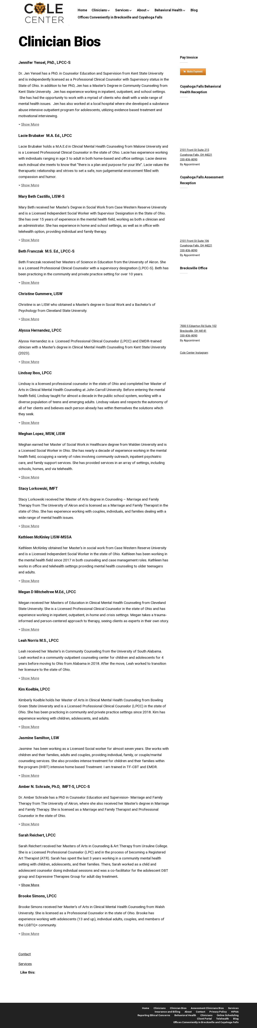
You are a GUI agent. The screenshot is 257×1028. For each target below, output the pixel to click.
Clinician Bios (178, 1008)
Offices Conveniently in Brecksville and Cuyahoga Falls (120, 17)
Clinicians (99, 10)
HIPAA (235, 1011)
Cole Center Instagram (194, 352)
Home (82, 10)
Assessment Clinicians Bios (207, 1008)
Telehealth (222, 1018)
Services (122, 10)
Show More (30, 124)
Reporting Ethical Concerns (154, 1015)
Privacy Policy (218, 1011)
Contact (24, 954)
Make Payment (195, 71)
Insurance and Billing (167, 1011)
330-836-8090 (188, 159)
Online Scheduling (228, 1015)
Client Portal (204, 1018)
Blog (194, 10)
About (141, 10)
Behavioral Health (168, 10)
